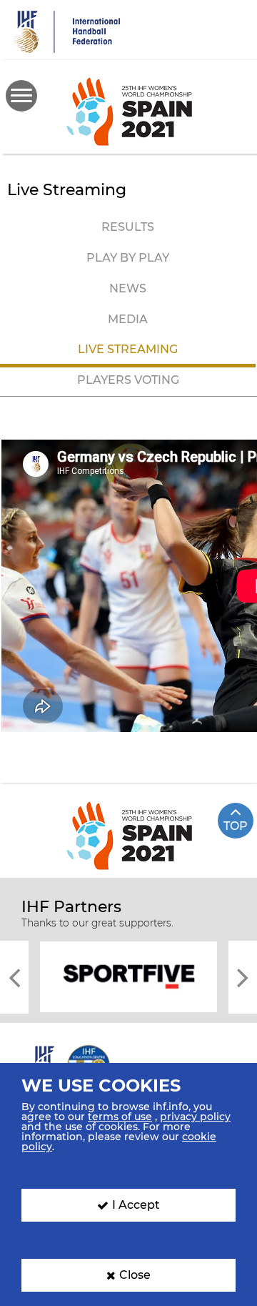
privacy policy (195, 1116)
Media (128, 319)
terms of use (120, 1116)
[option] (128, 975)
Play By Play (127, 257)
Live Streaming (128, 349)
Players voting (128, 380)
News (127, 288)
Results (127, 227)
